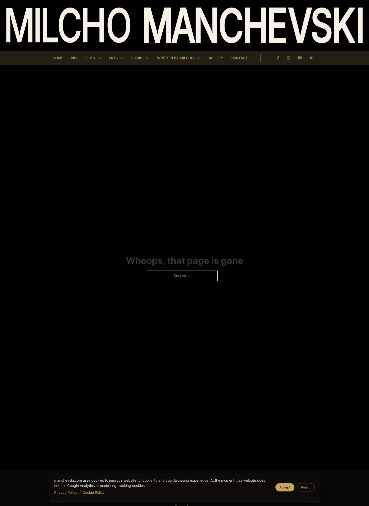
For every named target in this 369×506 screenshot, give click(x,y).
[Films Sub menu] (99, 58)
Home (58, 58)
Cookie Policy (94, 492)
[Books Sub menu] (148, 58)
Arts (113, 58)
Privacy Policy (65, 492)
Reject (306, 487)
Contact (239, 58)
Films (89, 58)
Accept (284, 487)
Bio (74, 58)
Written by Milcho (175, 58)
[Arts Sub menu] (122, 58)
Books (137, 58)
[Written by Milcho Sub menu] (198, 58)
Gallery (215, 58)
